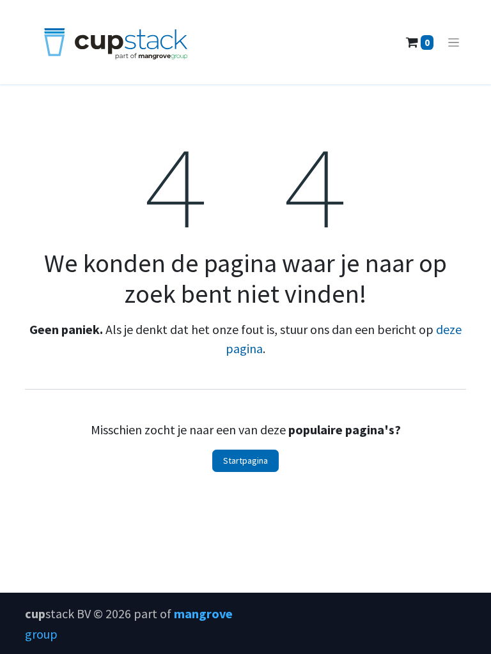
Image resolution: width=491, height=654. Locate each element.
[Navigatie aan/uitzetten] (453, 42)
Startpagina (245, 460)
